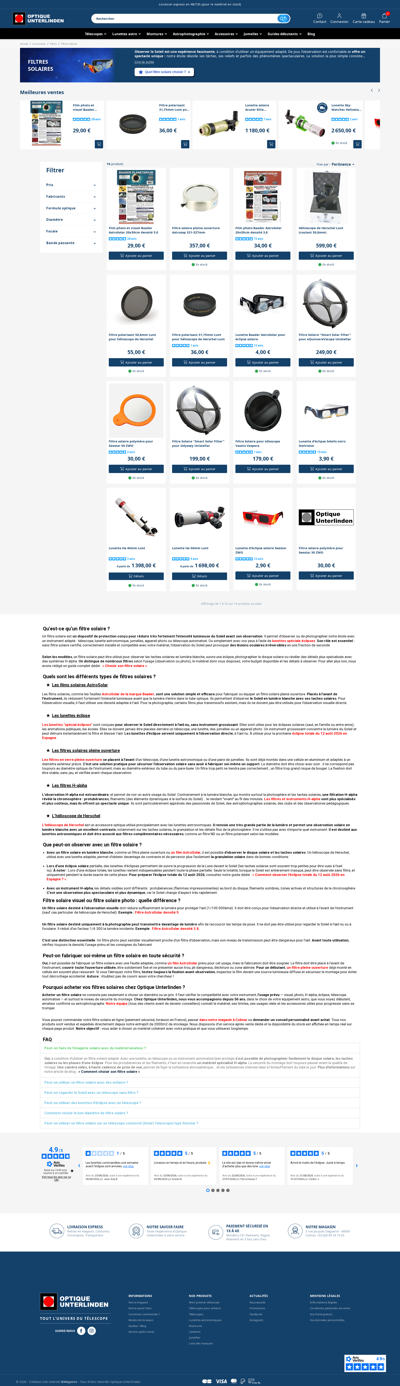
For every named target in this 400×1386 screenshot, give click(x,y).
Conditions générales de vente (330, 1308)
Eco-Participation (321, 1314)
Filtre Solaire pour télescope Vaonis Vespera (257, 443)
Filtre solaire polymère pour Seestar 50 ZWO (131, 443)
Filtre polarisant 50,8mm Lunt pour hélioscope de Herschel (132, 337)
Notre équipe (117, 1003)
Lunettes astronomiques (205, 1320)
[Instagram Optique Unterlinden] (92, 1331)
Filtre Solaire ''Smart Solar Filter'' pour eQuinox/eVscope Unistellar (325, 337)
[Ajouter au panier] (99, 144)
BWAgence (69, 1382)
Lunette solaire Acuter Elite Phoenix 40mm (257, 107)
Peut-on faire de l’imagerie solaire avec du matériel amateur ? (95, 1048)
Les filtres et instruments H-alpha (292, 799)
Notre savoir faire (140, 1308)
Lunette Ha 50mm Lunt (190, 548)
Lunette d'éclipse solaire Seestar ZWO (260, 550)
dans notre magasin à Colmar (223, 1020)
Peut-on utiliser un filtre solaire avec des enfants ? (86, 1082)
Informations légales (323, 1302)
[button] (372, 90)
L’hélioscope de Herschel (63, 825)
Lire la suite (144, 62)
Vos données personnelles (327, 1320)
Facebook (256, 1314)
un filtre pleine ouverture (307, 967)
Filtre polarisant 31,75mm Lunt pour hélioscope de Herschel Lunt (174, 107)
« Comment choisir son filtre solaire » (109, 1071)
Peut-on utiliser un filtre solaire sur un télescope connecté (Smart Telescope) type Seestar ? (121, 1123)
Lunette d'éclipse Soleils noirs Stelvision (322, 443)
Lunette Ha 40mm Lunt (127, 548)
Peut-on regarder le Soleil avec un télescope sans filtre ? (91, 1092)
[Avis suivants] (357, 1166)
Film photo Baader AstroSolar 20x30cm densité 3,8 (258, 230)
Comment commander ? (144, 1314)
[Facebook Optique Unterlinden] (81, 1331)
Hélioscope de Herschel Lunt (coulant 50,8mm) (321, 230)
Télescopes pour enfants (205, 1308)
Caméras (194, 1332)
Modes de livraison (141, 1320)
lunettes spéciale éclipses (293, 641)
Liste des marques (201, 1343)
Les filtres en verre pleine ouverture (72, 760)
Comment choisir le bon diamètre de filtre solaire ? (86, 1113)
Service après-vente (141, 1332)
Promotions (257, 1308)
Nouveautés (258, 1302)
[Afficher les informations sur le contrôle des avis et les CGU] (72, 1170)
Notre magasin (138, 1302)
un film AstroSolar (186, 852)
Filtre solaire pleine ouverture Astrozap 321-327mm (196, 230)
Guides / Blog (137, 1326)
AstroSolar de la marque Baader (128, 694)
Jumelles (194, 1337)
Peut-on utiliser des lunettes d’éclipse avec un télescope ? (92, 1103)
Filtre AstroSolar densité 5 (157, 912)
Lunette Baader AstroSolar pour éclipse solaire (260, 337)
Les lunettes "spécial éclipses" (67, 725)
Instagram (256, 1320)
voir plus (128, 1166)
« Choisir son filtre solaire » (124, 666)
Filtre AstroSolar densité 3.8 (175, 928)
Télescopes (196, 1314)
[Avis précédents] (79, 1166)
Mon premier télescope (204, 1302)
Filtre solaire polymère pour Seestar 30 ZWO (321, 550)
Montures (195, 1326)
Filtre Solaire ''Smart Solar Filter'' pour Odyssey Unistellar (198, 443)
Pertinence (344, 164)
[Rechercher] (283, 18)
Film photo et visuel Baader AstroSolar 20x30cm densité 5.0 (88, 107)
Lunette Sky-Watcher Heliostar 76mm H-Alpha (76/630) (345, 107)
